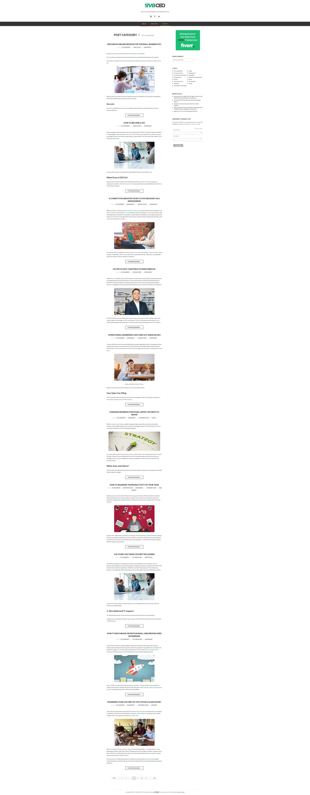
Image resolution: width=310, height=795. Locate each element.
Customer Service (178, 73)
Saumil (154, 417)
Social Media (192, 81)
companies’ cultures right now (138, 713)
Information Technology (180, 85)
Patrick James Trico (127, 184)
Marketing (191, 75)
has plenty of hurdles (131, 210)
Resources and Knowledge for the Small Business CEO (134, 44)
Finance (176, 79)
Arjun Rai (154, 705)
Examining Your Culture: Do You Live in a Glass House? (134, 702)
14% (158, 426)
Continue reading (134, 115)
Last (154, 778)
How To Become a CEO (134, 123)
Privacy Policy (180, 792)
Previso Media (173, 792)
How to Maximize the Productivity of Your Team (134, 485)
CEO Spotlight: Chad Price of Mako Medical (134, 269)
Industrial (176, 83)
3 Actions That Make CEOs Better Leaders (134, 554)
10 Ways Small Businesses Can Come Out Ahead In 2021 (134, 335)
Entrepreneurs (178, 77)
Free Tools (154, 24)
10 (141, 778)
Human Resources (128, 487)
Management (130, 204)
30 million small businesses (130, 53)
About (144, 24)
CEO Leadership (126, 47)
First (114, 778)
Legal (190, 71)
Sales (190, 79)
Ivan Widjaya (147, 47)
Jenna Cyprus (148, 557)
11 (146, 778)
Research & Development (195, 77)
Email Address (187, 130)
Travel (190, 83)
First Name (187, 136)
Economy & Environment (180, 75)
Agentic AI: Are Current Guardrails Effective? (185, 111)
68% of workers (146, 759)
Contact (165, 24)
